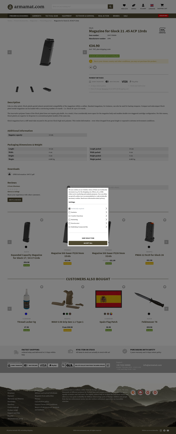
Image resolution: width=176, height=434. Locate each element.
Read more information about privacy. (93, 198)
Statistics (74, 212)
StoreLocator (75, 223)
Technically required (77, 209)
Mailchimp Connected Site (79, 227)
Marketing (74, 220)
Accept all (88, 243)
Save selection (88, 238)
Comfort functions (77, 216)
